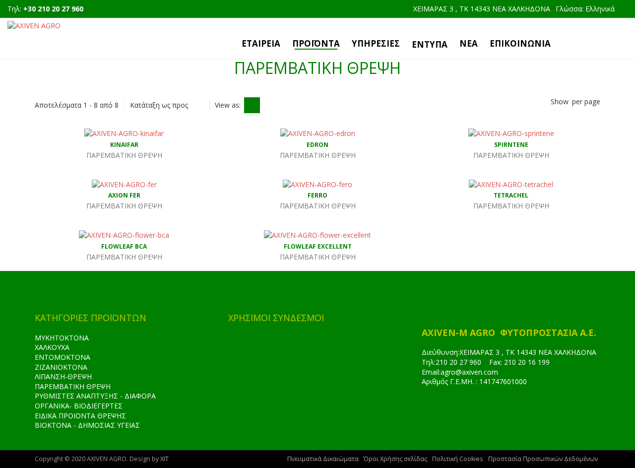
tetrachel (511, 195)
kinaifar (124, 144)
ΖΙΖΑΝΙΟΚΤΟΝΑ (61, 367)
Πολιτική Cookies (457, 459)
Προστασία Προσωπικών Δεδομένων (543, 459)
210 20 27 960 (458, 362)
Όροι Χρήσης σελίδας (395, 459)
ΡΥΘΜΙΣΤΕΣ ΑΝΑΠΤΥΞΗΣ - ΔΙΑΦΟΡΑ (95, 396)
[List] (270, 105)
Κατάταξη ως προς (159, 105)
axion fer (124, 195)
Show (560, 101)
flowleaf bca (124, 246)
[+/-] (199, 105)
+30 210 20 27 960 (53, 8)
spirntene (511, 144)
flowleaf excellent (318, 246)
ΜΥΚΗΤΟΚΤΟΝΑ (62, 337)
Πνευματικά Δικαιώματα (323, 459)
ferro (317, 195)
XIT (164, 459)
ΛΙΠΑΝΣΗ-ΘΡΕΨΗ (63, 376)
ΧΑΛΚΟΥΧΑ (52, 347)
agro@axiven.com (469, 372)
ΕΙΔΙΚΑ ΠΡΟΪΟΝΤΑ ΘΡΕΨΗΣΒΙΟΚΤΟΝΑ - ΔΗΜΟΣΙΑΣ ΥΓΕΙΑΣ (87, 420)
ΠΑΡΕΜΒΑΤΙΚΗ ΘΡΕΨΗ (73, 386)
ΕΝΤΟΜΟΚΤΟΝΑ (62, 357)
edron (317, 144)
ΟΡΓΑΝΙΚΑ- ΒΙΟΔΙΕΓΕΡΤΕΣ (79, 405)
